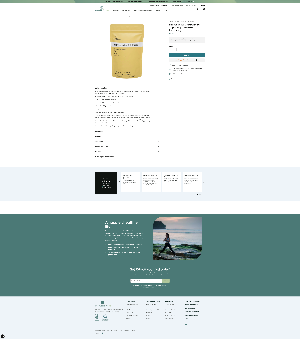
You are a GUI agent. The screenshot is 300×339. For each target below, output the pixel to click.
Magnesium (149, 312)
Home (96, 16)
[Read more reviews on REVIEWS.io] (106, 187)
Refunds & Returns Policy (192, 311)
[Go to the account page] (200, 9)
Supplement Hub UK (101, 330)
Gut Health (168, 312)
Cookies (133, 330)
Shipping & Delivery (190, 308)
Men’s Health (169, 307)
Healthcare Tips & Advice (192, 301)
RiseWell (128, 318)
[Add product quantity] (175, 49)
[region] (161, 182)
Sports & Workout (151, 304)
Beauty (148, 307)
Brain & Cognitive (170, 315)
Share (173, 79)
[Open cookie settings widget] (3, 336)
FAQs (186, 318)
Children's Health (104, 16)
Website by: (98, 333)
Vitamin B (148, 315)
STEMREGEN (129, 312)
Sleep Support (169, 318)
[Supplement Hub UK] (102, 8)
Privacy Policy (114, 330)
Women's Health (170, 304)
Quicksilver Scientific (132, 315)
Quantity (171, 46)
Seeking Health (130, 307)
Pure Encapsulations (132, 304)
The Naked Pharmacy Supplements (181, 21)
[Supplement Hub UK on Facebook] (202, 5)
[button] (119, 182)
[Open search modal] (197, 9)
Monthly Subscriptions (191, 315)
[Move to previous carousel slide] (199, 208)
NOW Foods (129, 309)
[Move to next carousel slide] (203, 208)
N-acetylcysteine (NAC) (152, 309)
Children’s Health (170, 309)
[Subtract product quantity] (170, 49)
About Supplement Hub (192, 304)
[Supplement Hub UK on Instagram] (204, 5)
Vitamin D (148, 318)
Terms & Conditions (124, 330)
